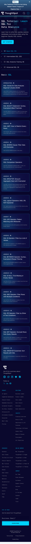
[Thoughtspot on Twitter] (4, 383)
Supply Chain (19, 431)
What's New (5, 421)
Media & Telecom (20, 434)
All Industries (20, 440)
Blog (17, 489)
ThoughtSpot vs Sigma (21, 454)
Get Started (7, 42)
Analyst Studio (6, 400)
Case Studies (5, 466)
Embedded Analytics (7, 403)
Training (4, 475)
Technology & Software (22, 428)
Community (4, 484)
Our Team (18, 474)
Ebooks (3, 469)
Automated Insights (7, 406)
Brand (3, 494)
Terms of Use (10, 535)
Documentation (6, 481)
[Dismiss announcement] (29, 2)
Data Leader (19, 400)
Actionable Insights (7, 415)
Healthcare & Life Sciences (20, 424)
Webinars (4, 478)
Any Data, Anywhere (7, 409)
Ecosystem (4, 418)
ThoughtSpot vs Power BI (22, 463)
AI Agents (4, 393)
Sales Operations (20, 409)
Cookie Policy (15, 539)
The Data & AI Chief (7, 457)
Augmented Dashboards (8, 396)
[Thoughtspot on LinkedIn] (7, 383)
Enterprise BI (6, 412)
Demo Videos (5, 472)
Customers (18, 480)
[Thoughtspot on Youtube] (10, 383)
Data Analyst (19, 403)
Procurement (19, 437)
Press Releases (20, 477)
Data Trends (5, 454)
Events (3, 491)
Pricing (4, 424)
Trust (17, 501)
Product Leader (20, 396)
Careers (18, 495)
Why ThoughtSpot (20, 451)
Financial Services (21, 416)
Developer (18, 406)
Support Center (20, 483)
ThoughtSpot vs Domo (21, 457)
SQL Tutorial (5, 463)
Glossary (4, 451)
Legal (17, 498)
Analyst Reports (6, 460)
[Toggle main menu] (28, 13)
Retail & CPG (19, 419)
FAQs (3, 497)
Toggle (24, 13)
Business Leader (20, 393)
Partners (18, 486)
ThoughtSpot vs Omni (21, 460)
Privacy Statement (20, 535)
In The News (19, 492)
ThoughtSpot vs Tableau (22, 466)
